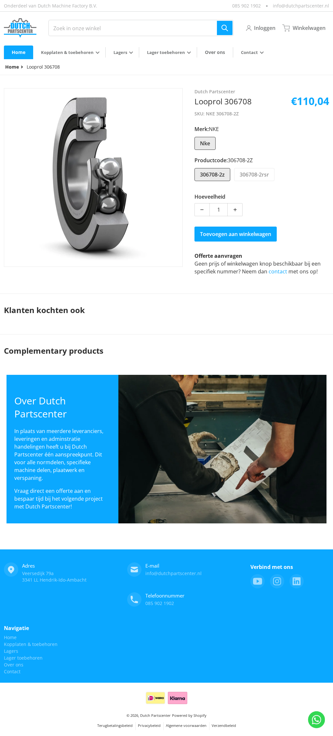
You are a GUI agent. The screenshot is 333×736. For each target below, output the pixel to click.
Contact (12, 671)
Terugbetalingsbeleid (115, 725)
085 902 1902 (246, 6)
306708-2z (212, 174)
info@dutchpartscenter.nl (301, 6)
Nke (205, 143)
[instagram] (277, 581)
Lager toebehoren (23, 658)
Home (10, 637)
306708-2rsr (254, 174)
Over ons (13, 665)
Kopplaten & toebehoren (31, 644)
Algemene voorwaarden (186, 725)
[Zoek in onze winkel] (225, 28)
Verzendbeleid (224, 725)
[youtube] (257, 581)
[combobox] (141, 28)
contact (278, 271)
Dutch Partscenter (155, 715)
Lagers (11, 651)
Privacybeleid (149, 725)
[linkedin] (296, 581)
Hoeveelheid (209, 196)
